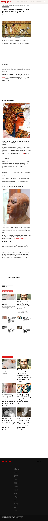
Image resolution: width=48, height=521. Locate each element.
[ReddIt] (11, 18)
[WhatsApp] (6, 18)
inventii (11, 286)
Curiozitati (6, 5)
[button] (44, 2)
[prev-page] (3, 432)
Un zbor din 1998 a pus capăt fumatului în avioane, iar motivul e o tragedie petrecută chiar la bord (27, 318)
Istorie (18, 299)
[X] (9, 18)
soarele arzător (5, 77)
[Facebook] (3, 18)
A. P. (5, 14)
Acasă (3, 5)
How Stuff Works (9, 245)
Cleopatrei (23, 153)
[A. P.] (3, 14)
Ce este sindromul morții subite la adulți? (7, 302)
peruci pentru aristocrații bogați (21, 238)
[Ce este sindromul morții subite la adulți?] (9, 297)
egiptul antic (7, 286)
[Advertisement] (16, 55)
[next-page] (5, 432)
